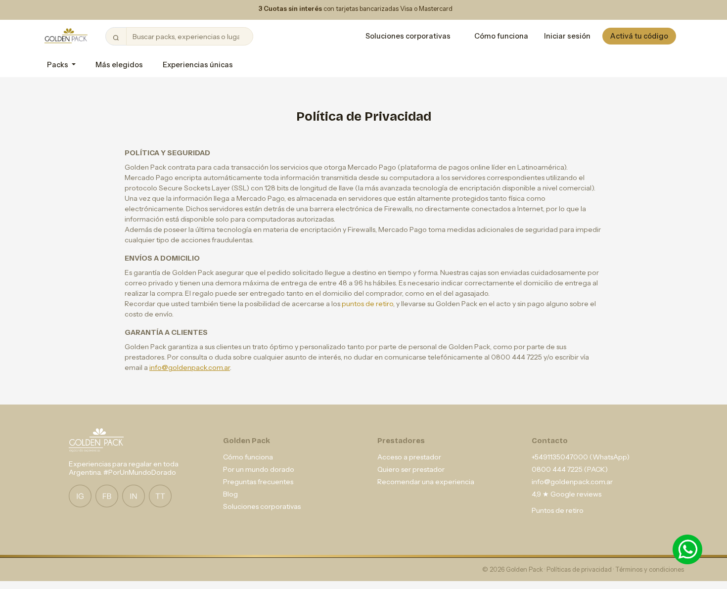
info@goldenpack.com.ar (189, 367)
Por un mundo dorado (258, 469)
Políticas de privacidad (579, 569)
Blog (230, 494)
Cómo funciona (501, 36)
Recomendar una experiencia (425, 481)
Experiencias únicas (198, 64)
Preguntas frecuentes (258, 481)
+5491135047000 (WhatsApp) (581, 457)
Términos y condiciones (649, 569)
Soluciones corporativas (408, 36)
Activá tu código (639, 36)
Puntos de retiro (558, 510)
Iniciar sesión (567, 36)
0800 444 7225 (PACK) (570, 469)
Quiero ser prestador (411, 469)
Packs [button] (58, 64)
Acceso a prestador (409, 457)
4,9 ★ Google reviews (566, 494)
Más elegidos (119, 64)
